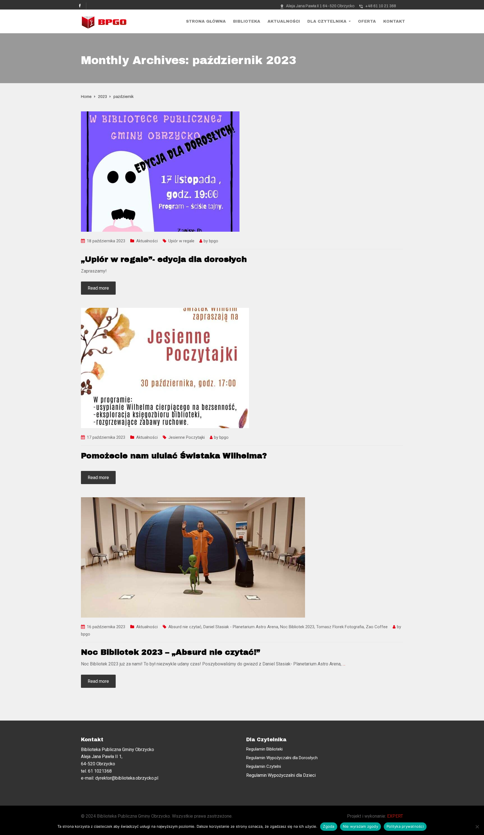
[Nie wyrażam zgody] (477, 826)
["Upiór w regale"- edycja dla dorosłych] (160, 171)
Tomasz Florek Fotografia (340, 626)
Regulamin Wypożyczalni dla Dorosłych (282, 757)
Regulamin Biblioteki (264, 749)
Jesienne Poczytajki (186, 437)
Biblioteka (246, 21)
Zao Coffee (377, 626)
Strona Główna (206, 21)
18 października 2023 (106, 240)
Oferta (367, 21)
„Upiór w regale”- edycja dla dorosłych (164, 259)
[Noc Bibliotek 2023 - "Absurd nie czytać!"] (193, 557)
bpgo (213, 240)
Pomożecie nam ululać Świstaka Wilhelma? (174, 455)
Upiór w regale (181, 240)
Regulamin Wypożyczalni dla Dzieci (281, 775)
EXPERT (395, 816)
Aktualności (283, 21)
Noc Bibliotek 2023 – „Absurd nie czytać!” (170, 652)
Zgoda (328, 826)
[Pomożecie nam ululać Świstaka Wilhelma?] (165, 367)
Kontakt (394, 21)
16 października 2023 (106, 626)
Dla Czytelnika (326, 21)
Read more (98, 288)
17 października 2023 (106, 437)
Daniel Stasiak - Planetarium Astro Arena (240, 626)
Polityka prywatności (405, 826)
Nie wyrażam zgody (360, 826)
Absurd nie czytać (184, 626)
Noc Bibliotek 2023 (297, 626)
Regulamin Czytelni (263, 766)
